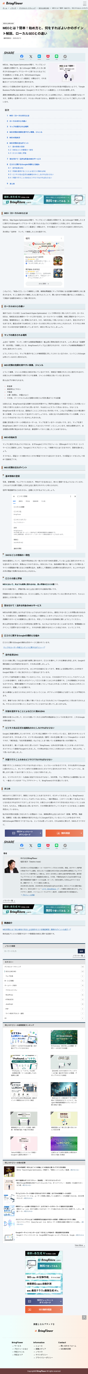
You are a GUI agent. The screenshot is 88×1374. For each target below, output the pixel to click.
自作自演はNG (17, 168)
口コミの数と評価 (19, 153)
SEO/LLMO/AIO (44, 971)
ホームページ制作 (44, 985)
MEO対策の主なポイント (19, 143)
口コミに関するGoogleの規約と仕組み (24, 164)
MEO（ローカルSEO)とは (19, 116)
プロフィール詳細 (28, 895)
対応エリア (18, 1355)
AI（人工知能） (44, 981)
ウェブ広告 (44, 976)
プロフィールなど (21, 1349)
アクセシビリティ (44, 990)
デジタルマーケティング (44, 967)
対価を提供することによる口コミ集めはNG (29, 171)
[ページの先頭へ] (84, 1317)
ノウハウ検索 (10, 946)
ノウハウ (39, 1352)
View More (79, 1245)
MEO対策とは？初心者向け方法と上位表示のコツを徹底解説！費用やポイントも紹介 (36, 929)
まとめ (12, 184)
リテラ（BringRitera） (49, 889)
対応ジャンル (19, 1352)
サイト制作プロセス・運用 (44, 1013)
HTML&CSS (44, 999)
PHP (44, 1009)
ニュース (39, 1346)
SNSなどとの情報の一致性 (22, 150)
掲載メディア (41, 1349)
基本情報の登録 (18, 147)
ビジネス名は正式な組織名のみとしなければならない (33, 174)
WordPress (44, 995)
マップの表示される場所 (19, 127)
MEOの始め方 (15, 138)
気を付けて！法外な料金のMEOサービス (25, 159)
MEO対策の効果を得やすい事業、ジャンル (26, 132)
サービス (17, 1346)
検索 (81, 951)
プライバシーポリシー (44, 1358)
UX (44, 1018)
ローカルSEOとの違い (18, 121)
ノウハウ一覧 (8, 901)
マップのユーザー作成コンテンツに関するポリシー (23, 647)
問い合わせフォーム (68, 1346)
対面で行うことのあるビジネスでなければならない (32, 178)
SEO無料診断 (66, 1349)
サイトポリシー (42, 1355)
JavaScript (44, 1004)
